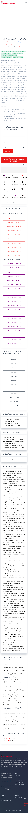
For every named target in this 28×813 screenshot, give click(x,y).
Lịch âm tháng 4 (14, 372)
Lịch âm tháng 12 (14, 406)
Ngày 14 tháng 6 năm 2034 (14, 235)
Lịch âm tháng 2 (14, 364)
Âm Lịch (17, 773)
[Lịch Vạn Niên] (8, 2)
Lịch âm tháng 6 (14, 380)
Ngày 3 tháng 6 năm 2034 (14, 268)
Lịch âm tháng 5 (14, 376)
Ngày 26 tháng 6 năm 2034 (14, 251)
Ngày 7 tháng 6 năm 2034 (14, 222)
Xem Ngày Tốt (18, 780)
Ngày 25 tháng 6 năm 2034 (14, 331)
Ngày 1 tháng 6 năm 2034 (14, 263)
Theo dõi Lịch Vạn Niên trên (10, 42)
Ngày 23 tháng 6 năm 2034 (14, 322)
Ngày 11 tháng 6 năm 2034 (14, 293)
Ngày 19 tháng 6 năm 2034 (14, 314)
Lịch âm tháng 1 (14, 359)
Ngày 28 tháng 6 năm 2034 (14, 256)
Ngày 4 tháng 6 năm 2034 (14, 272)
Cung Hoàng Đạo (19, 782)
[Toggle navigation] (25, 2)
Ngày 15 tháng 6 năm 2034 (14, 301)
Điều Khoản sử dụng (6, 798)
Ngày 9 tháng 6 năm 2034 (14, 284)
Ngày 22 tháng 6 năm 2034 (14, 247)
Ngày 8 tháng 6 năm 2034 (14, 226)
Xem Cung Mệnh (19, 784)
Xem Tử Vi (17, 778)
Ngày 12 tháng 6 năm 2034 (14, 230)
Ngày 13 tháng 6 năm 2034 (14, 297)
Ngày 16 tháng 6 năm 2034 (14, 239)
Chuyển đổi (8, 151)
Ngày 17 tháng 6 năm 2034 (14, 305)
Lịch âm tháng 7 (14, 385)
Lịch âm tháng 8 (14, 389)
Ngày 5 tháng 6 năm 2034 (14, 276)
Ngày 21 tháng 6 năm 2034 (14, 243)
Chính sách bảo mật (6, 800)
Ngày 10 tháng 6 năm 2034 (14, 289)
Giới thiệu (3, 795)
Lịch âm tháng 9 (14, 393)
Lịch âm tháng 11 (14, 401)
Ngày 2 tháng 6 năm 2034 (14, 218)
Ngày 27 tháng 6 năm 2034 (14, 335)
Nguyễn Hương (9, 44)
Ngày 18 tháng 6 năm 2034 (14, 310)
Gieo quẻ (17, 775)
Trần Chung (17, 46)
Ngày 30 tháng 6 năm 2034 (14, 343)
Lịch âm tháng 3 (14, 368)
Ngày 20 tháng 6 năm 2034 (14, 318)
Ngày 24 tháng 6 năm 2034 (14, 326)
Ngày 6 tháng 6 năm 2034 (14, 280)
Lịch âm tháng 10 (14, 397)
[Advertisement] (14, 19)
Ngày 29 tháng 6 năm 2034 (14, 339)
